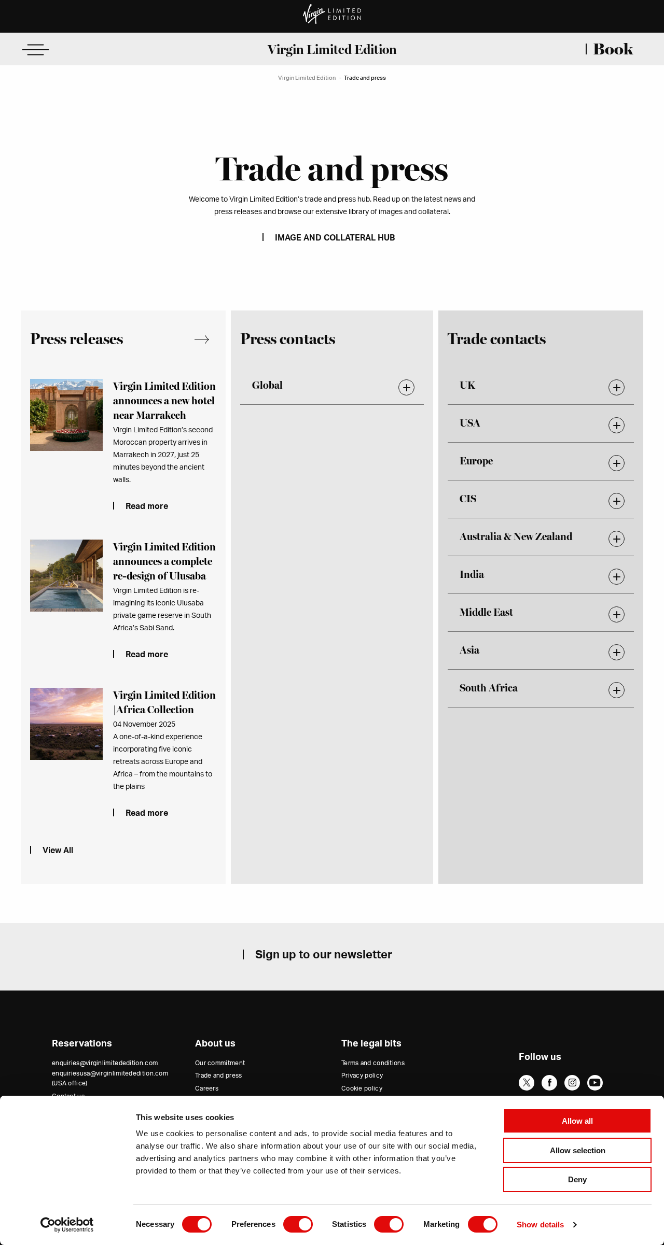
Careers (206, 1088)
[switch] (298, 1224)
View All (207, 340)
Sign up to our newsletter (323, 954)
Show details (540, 1224)
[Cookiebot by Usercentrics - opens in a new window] (67, 1225)
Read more (147, 506)
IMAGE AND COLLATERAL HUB (335, 238)
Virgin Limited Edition (332, 49)
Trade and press (218, 1075)
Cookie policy (361, 1088)
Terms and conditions (373, 1063)
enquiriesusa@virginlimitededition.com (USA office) (110, 1078)
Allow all (577, 1120)
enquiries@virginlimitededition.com (105, 1063)
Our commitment (220, 1063)
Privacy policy (362, 1075)
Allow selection (577, 1150)
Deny (577, 1179)
